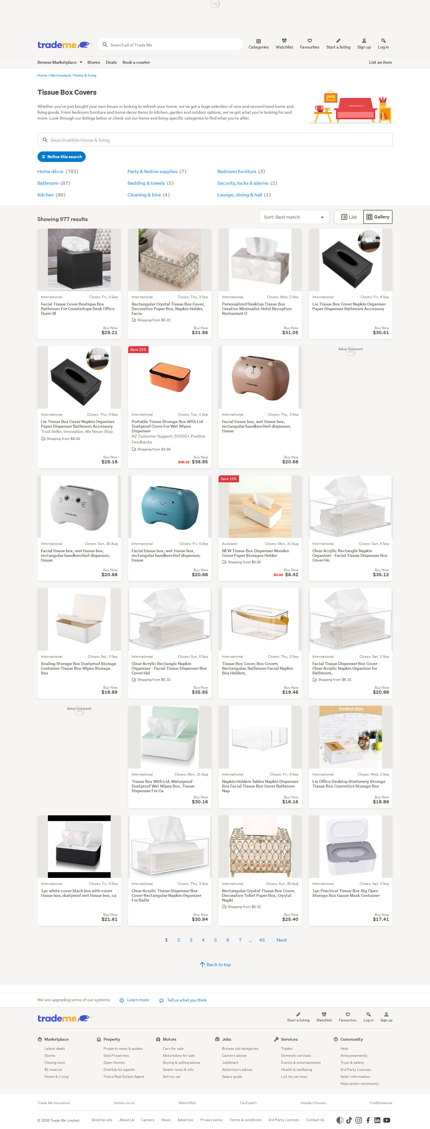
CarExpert (248, 1103)
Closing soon (54, 1062)
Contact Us (315, 1119)
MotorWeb (187, 1103)
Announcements (353, 1055)
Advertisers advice (237, 1069)
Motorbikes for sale (179, 1055)
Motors (169, 1039)
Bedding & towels (147, 183)
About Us (126, 1119)
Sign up (364, 47)
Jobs (226, 1039)
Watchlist (324, 1020)
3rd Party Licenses (355, 1069)
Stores (93, 62)
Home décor (51, 171)
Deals (111, 62)
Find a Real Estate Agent (124, 1076)
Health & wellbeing (296, 1069)
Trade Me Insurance (53, 1103)
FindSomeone (381, 1103)
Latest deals (54, 1048)
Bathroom (48, 183)
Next (282, 940)
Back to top (218, 964)
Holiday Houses (313, 1103)
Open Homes (114, 1062)
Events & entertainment (301, 1062)
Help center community (359, 1083)
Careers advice (234, 1055)
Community (351, 1039)
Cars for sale (173, 1048)
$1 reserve (53, 1069)
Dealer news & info (178, 1069)
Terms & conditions (246, 1119)
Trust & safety (352, 1062)
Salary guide (232, 1076)
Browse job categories (240, 1048)
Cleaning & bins (145, 194)
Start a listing (298, 1020)
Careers (147, 1119)
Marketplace (56, 1039)
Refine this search (64, 157)
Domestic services (296, 1055)
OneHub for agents (119, 1069)
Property (112, 1039)
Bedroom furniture (237, 171)
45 (262, 940)
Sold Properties (116, 1055)
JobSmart (230, 1062)
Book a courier (136, 62)
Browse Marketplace (57, 62)
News (166, 1119)
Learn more (138, 999)
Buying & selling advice (181, 1062)
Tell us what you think (186, 1000)
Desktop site (102, 1119)
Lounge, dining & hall (240, 194)
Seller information (355, 1076)
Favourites (348, 1020)
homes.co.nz (124, 1103)
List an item (380, 62)
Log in (383, 47)
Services (289, 1039)
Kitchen (46, 194)
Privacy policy (211, 1119)
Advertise (185, 1119)
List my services (294, 1076)
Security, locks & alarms (243, 183)
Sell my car (172, 1076)
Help (344, 1048)
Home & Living (56, 1076)
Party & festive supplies (153, 171)
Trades (287, 1048)
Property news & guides (123, 1048)
